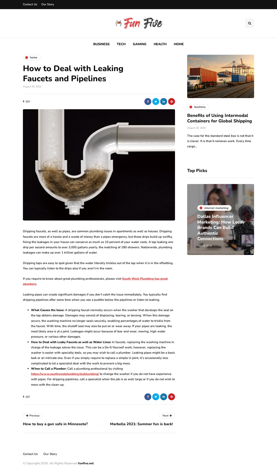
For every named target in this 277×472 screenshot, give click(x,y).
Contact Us (30, 4)
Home (179, 44)
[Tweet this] (155, 101)
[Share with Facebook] (147, 101)
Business (101, 44)
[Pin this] (171, 101)
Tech (121, 44)
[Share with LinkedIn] (163, 101)
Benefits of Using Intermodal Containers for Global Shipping (219, 118)
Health (160, 44)
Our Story (47, 4)
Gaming (139, 44)
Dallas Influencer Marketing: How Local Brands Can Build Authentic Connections (220, 227)
